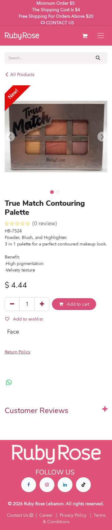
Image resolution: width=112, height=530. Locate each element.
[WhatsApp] (9, 382)
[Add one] (42, 304)
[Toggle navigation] (100, 36)
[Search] (98, 58)
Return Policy (17, 352)
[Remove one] (12, 304)
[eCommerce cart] (84, 36)
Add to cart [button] (77, 304)
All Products (22, 75)
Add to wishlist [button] (27, 319)
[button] (10, 136)
